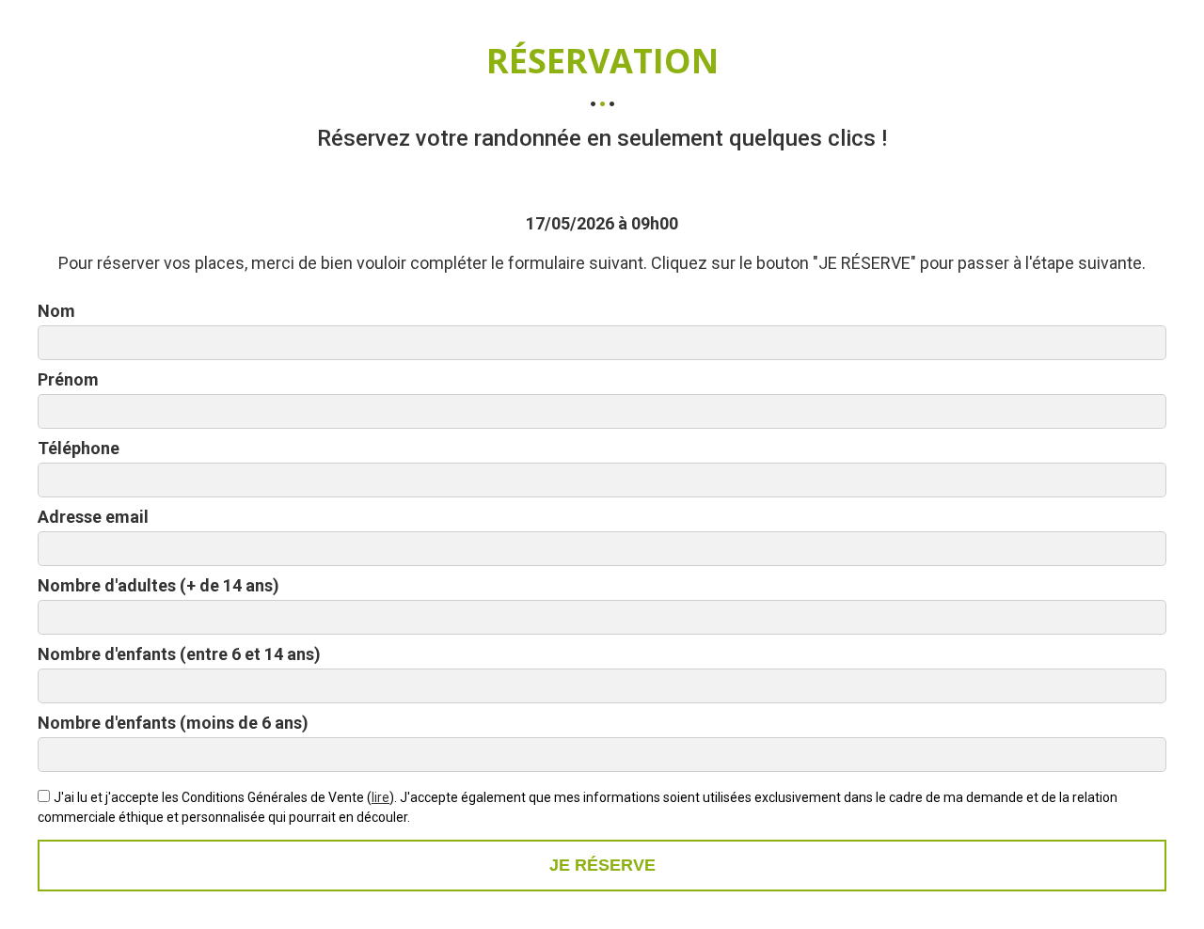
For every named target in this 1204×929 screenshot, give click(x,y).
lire (380, 797)
